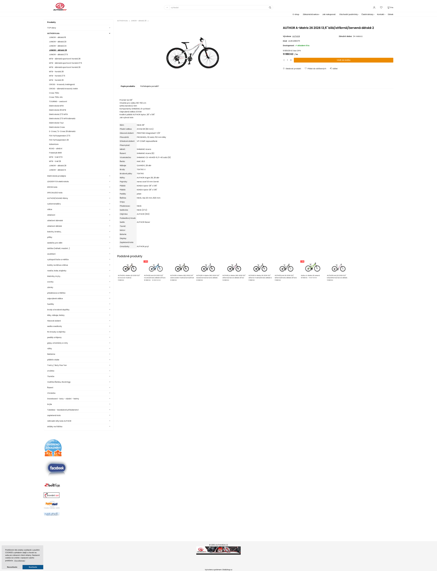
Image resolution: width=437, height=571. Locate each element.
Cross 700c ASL (56, 97)
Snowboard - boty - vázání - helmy (63, 398)
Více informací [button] (19, 561)
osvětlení (51, 254)
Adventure (53, 144)
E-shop (296, 14)
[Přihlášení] (374, 7)
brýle (49, 404)
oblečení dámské (55, 220)
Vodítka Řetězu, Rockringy (59, 382)
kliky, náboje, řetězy (56, 315)
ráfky (49, 348)
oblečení (51, 215)
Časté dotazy (367, 14)
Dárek (390, 14)
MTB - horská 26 (56, 71)
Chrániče (51, 393)
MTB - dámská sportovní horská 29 (64, 67)
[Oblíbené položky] (381, 7)
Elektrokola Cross (57, 127)
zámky (50, 287)
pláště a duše (53, 359)
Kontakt (380, 14)
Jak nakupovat (329, 14)
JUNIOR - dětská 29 (57, 165)
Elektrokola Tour (56, 123)
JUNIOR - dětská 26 (58, 50)
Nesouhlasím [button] (12, 567)
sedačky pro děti (54, 242)
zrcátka (50, 371)
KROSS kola (52, 187)
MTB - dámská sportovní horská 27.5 (65, 63)
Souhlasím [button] (33, 567)
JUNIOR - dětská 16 (57, 37)
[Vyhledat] (166, 7)
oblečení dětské (54, 226)
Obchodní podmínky (348, 14)
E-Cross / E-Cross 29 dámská (62, 131)
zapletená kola (54, 415)
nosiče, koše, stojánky (56, 270)
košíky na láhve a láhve (57, 265)
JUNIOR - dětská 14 (57, 170)
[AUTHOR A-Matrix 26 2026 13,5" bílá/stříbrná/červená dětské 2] (193, 52)
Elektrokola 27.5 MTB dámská (62, 118)
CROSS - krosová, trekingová (62, 84)
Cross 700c (54, 93)
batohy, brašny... (54, 231)
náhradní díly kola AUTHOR (59, 421)
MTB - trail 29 (55, 161)
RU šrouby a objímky (56, 332)
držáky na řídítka (54, 426)
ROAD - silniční (55, 148)
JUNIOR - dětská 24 (57, 46)
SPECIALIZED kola (54, 192)
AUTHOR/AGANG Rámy (57, 198)
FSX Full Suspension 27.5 (59, 135)
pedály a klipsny (54, 337)
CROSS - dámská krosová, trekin (63, 88)
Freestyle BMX (55, 152)
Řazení (50, 387)
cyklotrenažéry (54, 203)
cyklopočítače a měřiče (58, 259)
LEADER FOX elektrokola (58, 181)
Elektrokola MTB (56, 105)
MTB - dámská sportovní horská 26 (64, 58)
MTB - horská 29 (56, 80)
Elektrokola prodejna (56, 176)
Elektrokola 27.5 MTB (58, 114)
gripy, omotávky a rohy (57, 343)
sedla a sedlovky (54, 326)
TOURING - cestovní (58, 101)
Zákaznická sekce (311, 14)
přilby (49, 237)
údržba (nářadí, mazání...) (58, 248)
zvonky (50, 281)
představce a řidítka (56, 293)
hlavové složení (54, 320)
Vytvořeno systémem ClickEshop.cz (218, 570)
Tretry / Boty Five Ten (57, 365)
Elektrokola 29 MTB (57, 110)
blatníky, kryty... (54, 276)
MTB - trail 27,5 (55, 157)
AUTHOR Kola (53, 33)
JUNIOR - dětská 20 (57, 41)
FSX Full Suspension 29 (59, 140)
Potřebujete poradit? (149, 86)
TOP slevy (51, 27)
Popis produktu (128, 86)
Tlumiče (50, 376)
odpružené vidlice (55, 298)
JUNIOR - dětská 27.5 (58, 54)
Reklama (51, 354)
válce (49, 209)
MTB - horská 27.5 (57, 75)
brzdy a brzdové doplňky (58, 309)
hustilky (50, 304)
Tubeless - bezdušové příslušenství (63, 410)
